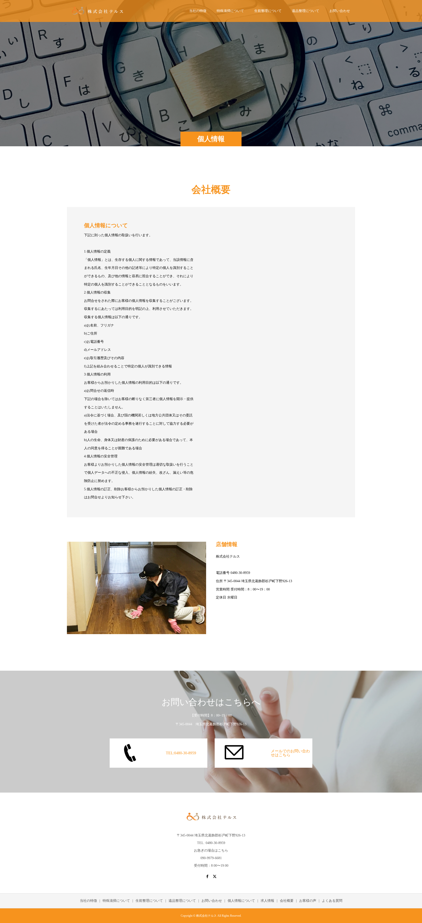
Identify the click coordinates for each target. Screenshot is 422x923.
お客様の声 (307, 901)
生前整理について (268, 11)
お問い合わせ (339, 11)
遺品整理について (305, 11)
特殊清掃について (230, 11)
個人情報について (241, 901)
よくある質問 (332, 901)
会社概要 (287, 901)
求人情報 (267, 901)
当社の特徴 (197, 11)
